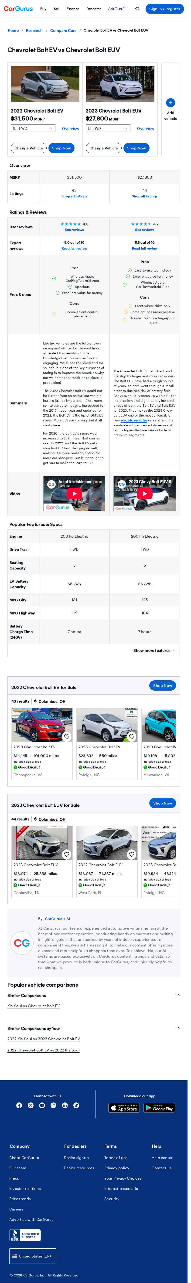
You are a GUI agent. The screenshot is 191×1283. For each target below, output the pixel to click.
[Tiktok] (76, 1107)
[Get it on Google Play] (159, 1108)
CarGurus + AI (57, 918)
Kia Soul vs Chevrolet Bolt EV (33, 1006)
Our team (18, 1168)
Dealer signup (76, 1157)
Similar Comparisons (26, 995)
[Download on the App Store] (124, 1108)
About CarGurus (24, 1157)
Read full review (74, 248)
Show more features (151, 650)
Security (111, 1198)
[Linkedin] (65, 1107)
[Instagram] (53, 1107)
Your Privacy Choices (122, 1178)
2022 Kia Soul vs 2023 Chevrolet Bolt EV (43, 1039)
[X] (31, 1107)
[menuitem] (43, 8)
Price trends (20, 1198)
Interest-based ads (121, 1188)
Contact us (162, 1168)
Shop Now (61, 148)
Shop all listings (74, 196)
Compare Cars (63, 30)
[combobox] (32, 1256)
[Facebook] (19, 1107)
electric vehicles (134, 420)
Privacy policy (116, 1168)
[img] (38, 767)
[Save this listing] (66, 737)
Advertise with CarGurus (31, 1219)
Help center (162, 1157)
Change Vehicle (28, 148)
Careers (16, 1209)
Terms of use (115, 1157)
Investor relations (25, 1188)
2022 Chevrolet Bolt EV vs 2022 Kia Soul (43, 1050)
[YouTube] (42, 1107)
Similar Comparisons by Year (33, 1028)
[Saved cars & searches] (137, 8)
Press (14, 1178)
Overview (70, 128)
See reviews (74, 230)
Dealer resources (79, 1168)
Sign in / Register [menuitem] (164, 9)
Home (13, 30)
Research (34, 30)
